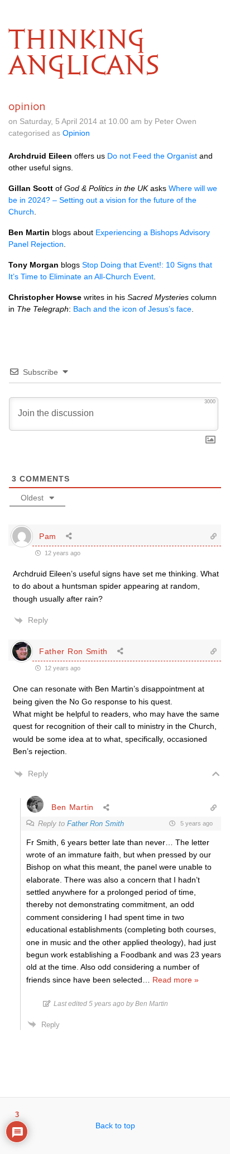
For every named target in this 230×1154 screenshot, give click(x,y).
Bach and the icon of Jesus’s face (132, 308)
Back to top (115, 1125)
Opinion (76, 132)
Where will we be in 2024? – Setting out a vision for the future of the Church (112, 200)
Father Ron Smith (73, 651)
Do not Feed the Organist (152, 155)
